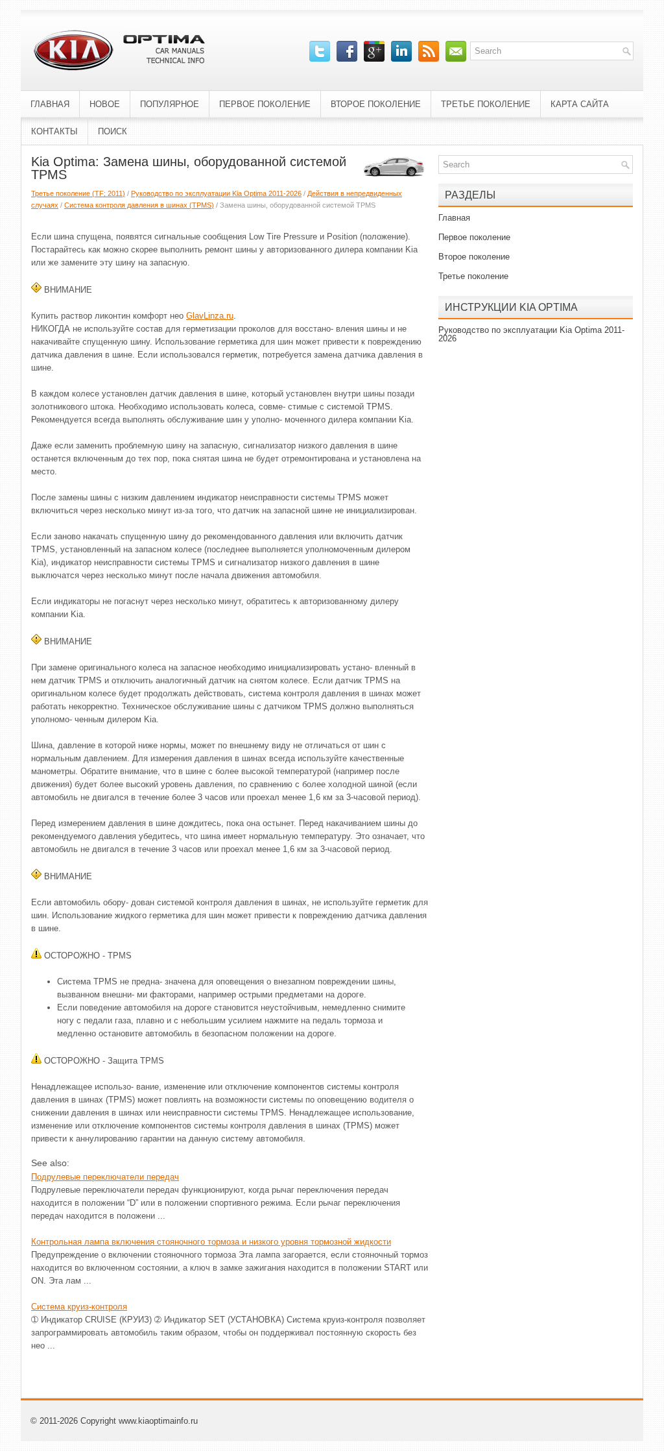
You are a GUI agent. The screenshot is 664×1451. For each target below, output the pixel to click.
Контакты (54, 131)
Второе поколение (376, 104)
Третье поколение (485, 104)
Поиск (112, 131)
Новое (104, 104)
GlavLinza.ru (209, 316)
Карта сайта (580, 104)
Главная (49, 104)
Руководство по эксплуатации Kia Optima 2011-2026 (216, 193)
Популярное (169, 104)
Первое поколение (265, 104)
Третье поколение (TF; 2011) (78, 193)
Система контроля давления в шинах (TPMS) (139, 205)
